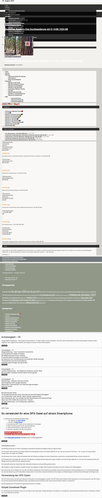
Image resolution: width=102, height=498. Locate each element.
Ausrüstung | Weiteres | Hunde (16, 88)
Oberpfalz (87, 298)
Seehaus (61, 300)
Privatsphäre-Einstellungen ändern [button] (12, 257)
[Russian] (17, 104)
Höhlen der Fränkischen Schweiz (16, 11)
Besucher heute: (10, 279)
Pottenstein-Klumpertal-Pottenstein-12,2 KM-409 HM (19, 138)
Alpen (81, 292)
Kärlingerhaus (49, 298)
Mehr (6, 96)
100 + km (65, 291)
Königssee (57, 298)
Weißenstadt (14, 302)
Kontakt (7, 7)
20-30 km (33, 291)
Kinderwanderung (41, 298)
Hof (24, 298)
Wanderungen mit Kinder (14, 92)
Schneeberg (53, 300)
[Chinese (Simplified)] (3, 104)
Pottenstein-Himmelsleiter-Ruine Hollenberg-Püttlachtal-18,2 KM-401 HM (22, 207)
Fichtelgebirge (47, 295)
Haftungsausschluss (10, 267)
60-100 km (58, 291)
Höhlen (31, 298)
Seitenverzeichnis (10, 4)
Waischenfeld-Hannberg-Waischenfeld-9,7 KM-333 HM (20, 139)
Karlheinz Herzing (9, 33)
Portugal (10, 35)
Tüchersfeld (78, 300)
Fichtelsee (58, 295)
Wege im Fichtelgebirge (14, 14)
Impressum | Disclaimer (11, 8)
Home (6, 5)
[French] (7, 104)
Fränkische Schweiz (82, 294)
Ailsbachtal (72, 292)
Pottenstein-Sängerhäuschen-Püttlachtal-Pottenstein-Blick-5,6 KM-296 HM (25, 135)
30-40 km (44, 292)
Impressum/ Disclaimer (10, 269)
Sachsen (45, 300)
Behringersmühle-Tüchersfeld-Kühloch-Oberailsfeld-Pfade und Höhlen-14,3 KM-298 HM (26, 156)
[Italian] (11, 104)
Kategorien (8, 81)
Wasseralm (5, 302)
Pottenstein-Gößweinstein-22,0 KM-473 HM (14, 173)
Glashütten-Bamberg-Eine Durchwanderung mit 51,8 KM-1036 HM (36, 29)
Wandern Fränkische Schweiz (15, 27)
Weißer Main (22, 302)
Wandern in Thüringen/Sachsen (16, 93)
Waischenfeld (89, 300)
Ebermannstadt (28, 295)
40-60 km (51, 291)
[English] (5, 104)
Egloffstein (36, 295)
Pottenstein (16, 300)
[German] (9, 104)
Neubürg (71, 298)
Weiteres (7, 9)
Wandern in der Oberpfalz (14, 31)
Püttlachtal (29, 300)
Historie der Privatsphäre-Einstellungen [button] (14, 259)
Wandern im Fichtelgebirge (15, 85)
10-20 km (19, 291)
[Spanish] (19, 104)
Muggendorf (64, 298)
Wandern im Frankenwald (15, 95)
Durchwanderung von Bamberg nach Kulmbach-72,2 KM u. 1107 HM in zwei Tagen (43, 61)
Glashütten (7, 298)
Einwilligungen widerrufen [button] (10, 261)
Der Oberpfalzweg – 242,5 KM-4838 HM (16, 133)
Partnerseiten (12, 12)
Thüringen (70, 300)
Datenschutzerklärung (25, 8)
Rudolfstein (39, 300)
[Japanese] (13, 104)
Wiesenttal (32, 303)
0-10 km (6, 292)
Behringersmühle (9, 295)
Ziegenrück (42, 302)
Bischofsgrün (19, 295)
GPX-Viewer (21, 420)
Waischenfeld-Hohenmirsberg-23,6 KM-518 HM (15, 190)
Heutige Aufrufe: (10, 277)
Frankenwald (65, 295)
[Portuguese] (15, 104)
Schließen (4, 345)
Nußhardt (77, 298)
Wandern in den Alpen (14, 82)
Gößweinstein (17, 298)
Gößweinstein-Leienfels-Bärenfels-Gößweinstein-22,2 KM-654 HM (23, 136)
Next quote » (5, 254)
